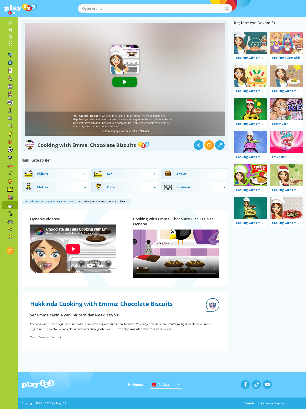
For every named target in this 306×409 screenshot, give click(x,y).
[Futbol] (10, 150)
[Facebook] (245, 384)
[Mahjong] (10, 71)
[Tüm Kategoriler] (10, 43)
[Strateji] (10, 189)
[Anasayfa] (10, 23)
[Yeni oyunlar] (10, 30)
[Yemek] (10, 205)
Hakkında (135, 384)
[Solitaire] (10, 102)
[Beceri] (10, 174)
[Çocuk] (10, 237)
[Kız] (10, 229)
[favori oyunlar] (10, 250)
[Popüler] (10, 36)
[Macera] (10, 182)
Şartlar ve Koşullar (273, 403)
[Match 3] (10, 55)
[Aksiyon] (10, 126)
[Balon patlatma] (10, 79)
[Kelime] (10, 86)
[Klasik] (10, 158)
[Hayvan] (10, 213)
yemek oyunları (68, 201)
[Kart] (10, 94)
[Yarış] (10, 166)
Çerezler (250, 403)
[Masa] (10, 118)
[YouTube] (267, 384)
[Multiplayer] (10, 221)
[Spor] (10, 142)
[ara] (226, 8)
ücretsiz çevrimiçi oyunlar (40, 201)
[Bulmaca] (10, 63)
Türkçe (164, 384)
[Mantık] (10, 134)
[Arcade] (10, 110)
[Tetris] (10, 197)
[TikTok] (256, 384)
